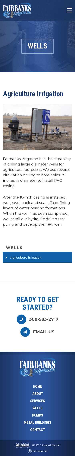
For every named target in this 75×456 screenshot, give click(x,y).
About (37, 393)
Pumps (37, 415)
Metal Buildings (37, 422)
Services (37, 401)
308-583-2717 (43, 319)
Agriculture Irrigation (26, 257)
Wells (14, 248)
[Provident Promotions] (37, 451)
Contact (37, 430)
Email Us (44, 331)
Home (37, 386)
